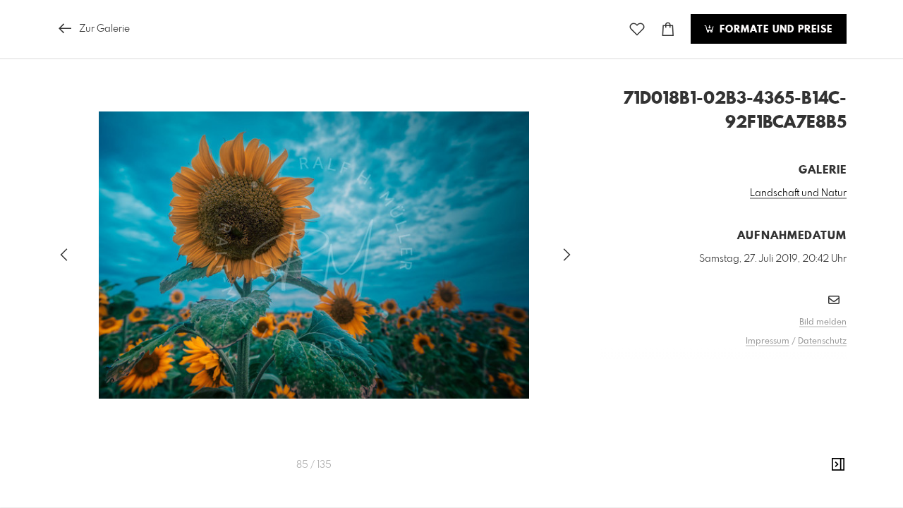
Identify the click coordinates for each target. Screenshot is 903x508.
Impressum (767, 341)
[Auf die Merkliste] (637, 29)
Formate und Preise (774, 30)
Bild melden (823, 322)
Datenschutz (822, 341)
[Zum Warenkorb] (668, 29)
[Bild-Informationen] (838, 465)
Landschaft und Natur (798, 193)
